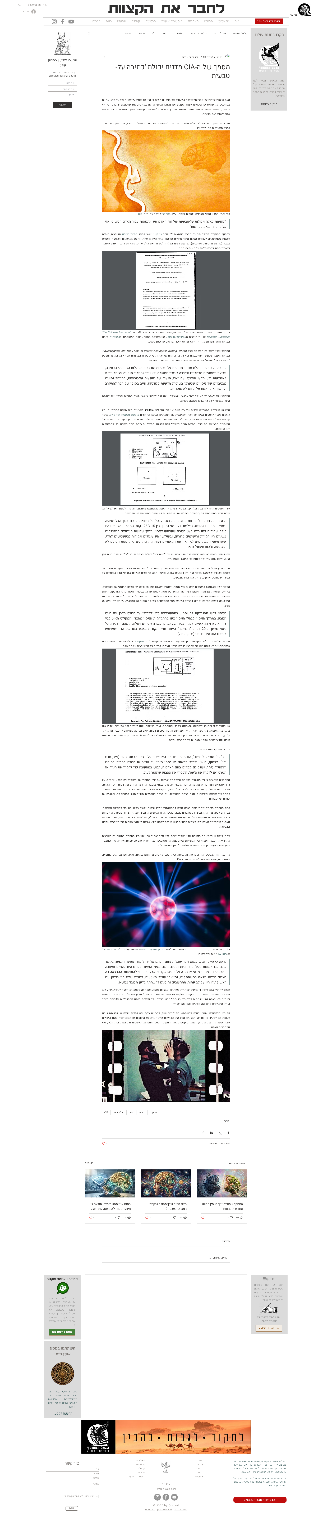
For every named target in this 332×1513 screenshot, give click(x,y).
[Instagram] (54, 21)
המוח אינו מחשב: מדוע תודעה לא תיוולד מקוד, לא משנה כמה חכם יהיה (110, 1206)
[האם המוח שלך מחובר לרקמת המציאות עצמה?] (166, 1183)
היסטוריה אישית (198, 33)
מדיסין (141, 33)
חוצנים (127, 33)
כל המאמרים (240, 33)
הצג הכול (89, 1162)
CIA (106, 1112)
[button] (89, 33)
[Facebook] (62, 21)
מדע (179, 33)
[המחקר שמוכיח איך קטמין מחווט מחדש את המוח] (222, 1183)
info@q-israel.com (166, 1489)
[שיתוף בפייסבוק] (228, 1132)
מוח (131, 1112)
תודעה (166, 33)
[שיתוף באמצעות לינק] (203, 1132)
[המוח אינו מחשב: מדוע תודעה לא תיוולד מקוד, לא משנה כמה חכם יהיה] (110, 1183)
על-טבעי (118, 1112)
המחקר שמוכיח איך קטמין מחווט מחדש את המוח (222, 1206)
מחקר (154, 1112)
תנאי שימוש (150, 1509)
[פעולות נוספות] (104, 57)
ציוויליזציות (220, 33)
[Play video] (166, 1066)
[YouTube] (71, 21)
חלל (154, 33)
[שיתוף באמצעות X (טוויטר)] (220, 1132)
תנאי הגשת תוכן (164, 1509)
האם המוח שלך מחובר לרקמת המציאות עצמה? (168, 1206)
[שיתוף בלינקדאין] (211, 1132)
